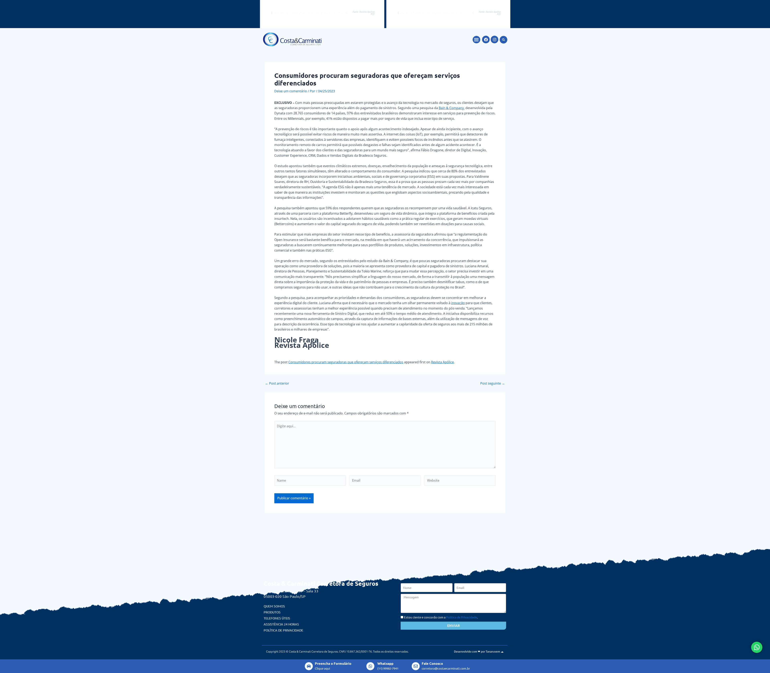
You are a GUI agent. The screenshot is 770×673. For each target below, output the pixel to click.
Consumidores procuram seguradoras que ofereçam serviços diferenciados (345, 362)
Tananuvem (493, 651)
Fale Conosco (432, 663)
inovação (458, 303)
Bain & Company (451, 108)
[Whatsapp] (370, 666)
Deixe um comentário (290, 91)
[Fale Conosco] (416, 666)
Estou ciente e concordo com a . (441, 617)
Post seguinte (492, 383)
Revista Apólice (442, 362)
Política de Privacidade (283, 630)
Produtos (272, 612)
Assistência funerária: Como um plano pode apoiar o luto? (431, 12)
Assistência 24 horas (281, 624)
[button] (476, 40)
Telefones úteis (277, 618)
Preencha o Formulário (333, 663)
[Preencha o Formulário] (309, 666)
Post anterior (277, 383)
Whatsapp (385, 663)
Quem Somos (274, 606)
